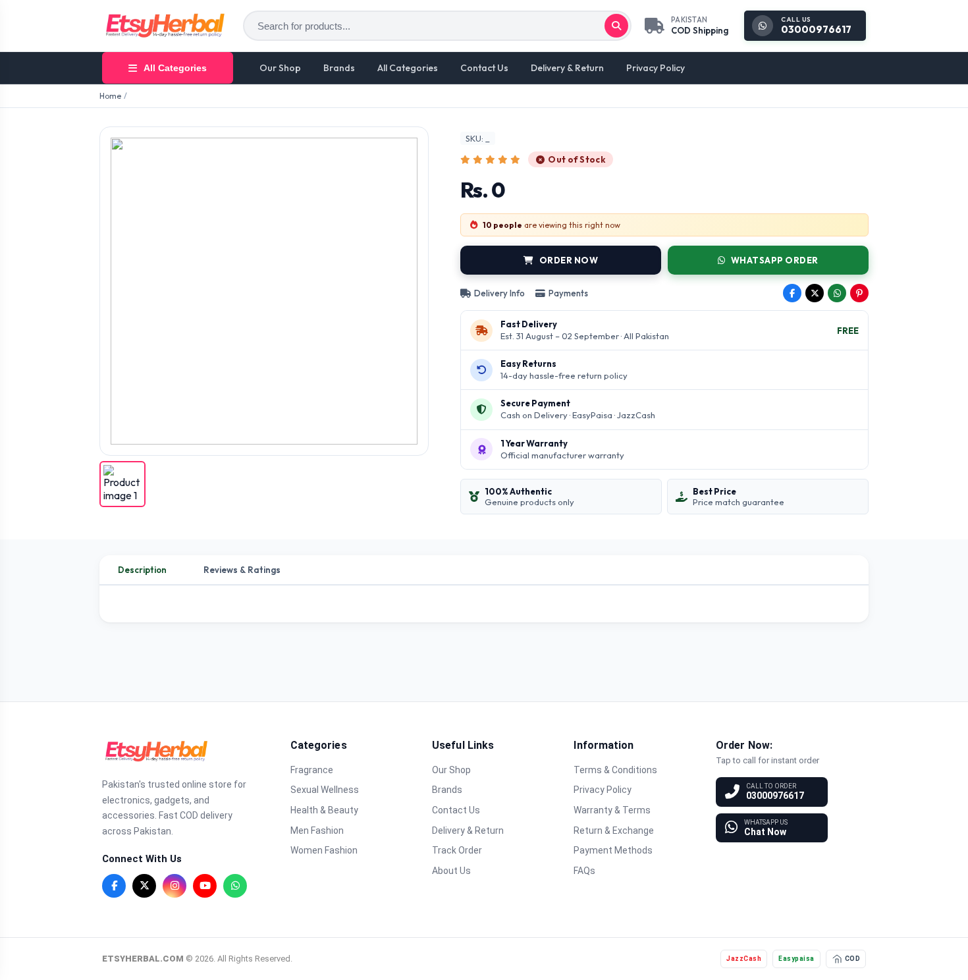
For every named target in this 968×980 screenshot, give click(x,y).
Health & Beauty (324, 810)
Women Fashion (324, 850)
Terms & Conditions (615, 770)
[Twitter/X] (144, 886)
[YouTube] (205, 886)
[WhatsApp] (235, 886)
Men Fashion (317, 830)
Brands (339, 68)
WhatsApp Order (775, 260)
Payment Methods (613, 850)
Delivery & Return (567, 68)
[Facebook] (114, 886)
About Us (451, 870)
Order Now (569, 260)
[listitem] (122, 484)
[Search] (616, 26)
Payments (568, 293)
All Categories (407, 68)
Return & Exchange (614, 830)
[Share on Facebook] (792, 293)
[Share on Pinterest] (859, 293)
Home (110, 96)
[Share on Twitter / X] (814, 293)
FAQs (584, 870)
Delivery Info (499, 293)
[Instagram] (174, 886)
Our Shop (280, 68)
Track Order (457, 850)
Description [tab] (142, 569)
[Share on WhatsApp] (837, 293)
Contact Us (484, 68)
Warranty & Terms (612, 810)
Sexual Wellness (324, 789)
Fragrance (311, 770)
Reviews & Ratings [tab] (242, 569)
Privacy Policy (655, 68)
